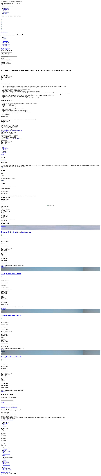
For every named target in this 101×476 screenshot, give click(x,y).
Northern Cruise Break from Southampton (16, 232)
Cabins (4, 152)
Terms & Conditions (7, 469)
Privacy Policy (6, 468)
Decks (4, 151)
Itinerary (5, 147)
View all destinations (5, 48)
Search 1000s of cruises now (7, 419)
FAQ (4, 455)
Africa (4, 37)
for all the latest (9, 407)
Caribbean (5, 41)
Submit (2, 402)
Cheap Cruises (6, 454)
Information (5, 148)
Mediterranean (6, 44)
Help (4, 452)
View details (3, 266)
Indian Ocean (6, 42)
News (4, 424)
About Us (5, 423)
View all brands (4, 32)
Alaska (4, 38)
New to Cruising (7, 451)
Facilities (5, 149)
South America (6, 45)
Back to (5, 59)
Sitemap (5, 467)
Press (4, 426)
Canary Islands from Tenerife (11, 274)
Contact (5, 449)
